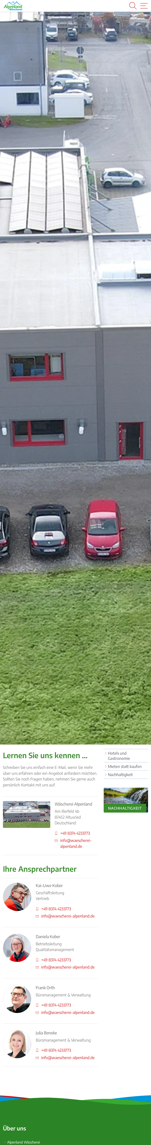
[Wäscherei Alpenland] (13, 5)
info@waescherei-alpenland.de (76, 843)
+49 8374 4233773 (75, 833)
